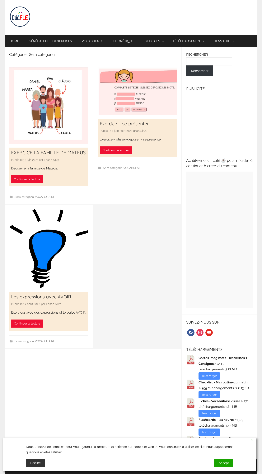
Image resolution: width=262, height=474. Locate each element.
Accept (224, 463)
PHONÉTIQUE (123, 41)
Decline (35, 463)
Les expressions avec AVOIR (41, 297)
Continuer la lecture (27, 179)
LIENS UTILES (223, 41)
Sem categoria (24, 197)
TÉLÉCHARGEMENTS (188, 41)
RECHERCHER (197, 54)
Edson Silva (51, 160)
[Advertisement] (219, 121)
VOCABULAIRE (93, 41)
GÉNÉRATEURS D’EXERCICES (50, 41)
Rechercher (199, 71)
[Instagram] (200, 332)
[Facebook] (190, 332)
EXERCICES (151, 41)
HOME (14, 41)
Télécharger (209, 375)
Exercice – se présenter (124, 123)
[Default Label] (209, 332)
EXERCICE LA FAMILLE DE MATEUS (48, 152)
